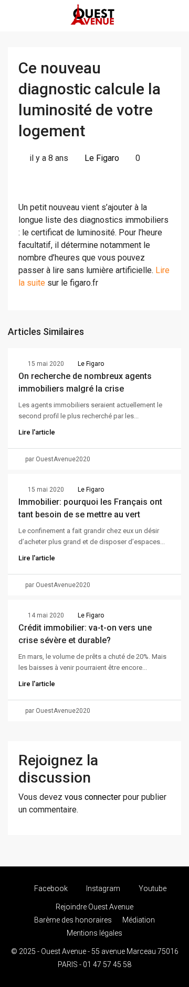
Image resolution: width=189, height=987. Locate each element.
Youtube (151, 888)
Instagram (102, 888)
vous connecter (93, 797)
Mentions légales (94, 933)
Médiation (138, 920)
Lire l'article (36, 432)
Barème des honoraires (73, 920)
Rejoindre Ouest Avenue (94, 907)
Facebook (50, 888)
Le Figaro (102, 158)
